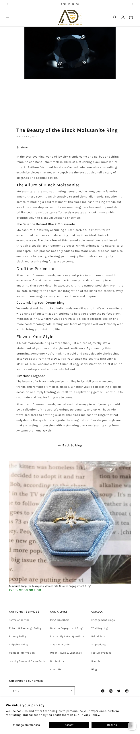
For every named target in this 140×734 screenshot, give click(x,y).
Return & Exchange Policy (25, 628)
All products (98, 644)
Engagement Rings (103, 619)
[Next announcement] (133, 4)
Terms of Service (19, 619)
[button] (8, 17)
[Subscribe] (71, 690)
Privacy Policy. (90, 714)
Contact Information (22, 652)
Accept (69, 725)
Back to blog (72, 445)
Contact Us (57, 661)
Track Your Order (60, 644)
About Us (55, 669)
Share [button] (24, 147)
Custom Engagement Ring (66, 628)
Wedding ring (99, 628)
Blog (94, 669)
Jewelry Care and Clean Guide (27, 661)
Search (95, 661)
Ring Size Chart (59, 619)
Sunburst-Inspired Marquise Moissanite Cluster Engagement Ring (50, 586)
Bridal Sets (98, 636)
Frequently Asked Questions (67, 636)
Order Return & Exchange (66, 652)
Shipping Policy (18, 644)
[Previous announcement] (7, 4)
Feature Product (101, 652)
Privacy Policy (17, 636)
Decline (112, 725)
